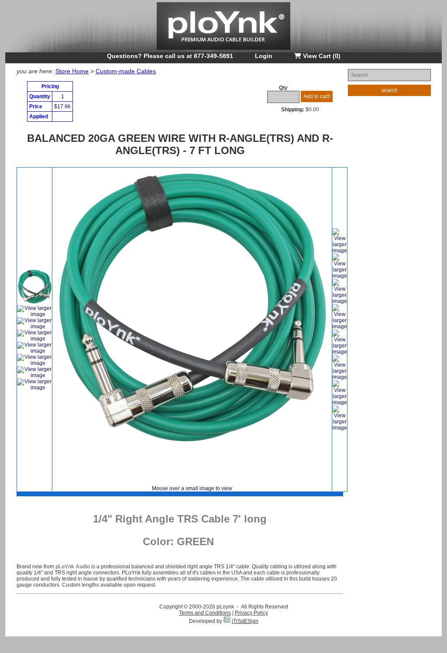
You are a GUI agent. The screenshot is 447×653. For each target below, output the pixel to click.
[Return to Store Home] (223, 51)
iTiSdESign (245, 621)
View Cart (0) (320, 55)
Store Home (72, 71)
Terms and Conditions (205, 613)
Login (263, 55)
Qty (283, 88)
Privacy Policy (251, 613)
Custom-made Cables (126, 71)
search (390, 90)
